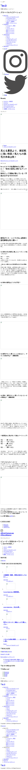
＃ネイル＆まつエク (8, 105)
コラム (5, 548)
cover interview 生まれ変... (11, 607)
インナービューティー (12, 45)
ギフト (8, 36)
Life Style (5, 579)
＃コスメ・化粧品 (8, 101)
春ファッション (10, 30)
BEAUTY (5, 15)
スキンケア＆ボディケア (12, 17)
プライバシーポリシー (12, 721)
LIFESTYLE (6, 34)
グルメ (8, 37)
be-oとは (8, 719)
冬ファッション (10, 33)
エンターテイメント (11, 40)
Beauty (5, 145)
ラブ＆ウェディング (11, 39)
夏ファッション (10, 31)
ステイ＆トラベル (11, 42)
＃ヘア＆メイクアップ (9, 107)
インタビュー (9, 581)
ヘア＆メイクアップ (11, 20)
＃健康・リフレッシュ (9, 108)
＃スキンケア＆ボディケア (10, 104)
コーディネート (10, 28)
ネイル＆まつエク (11, 18)
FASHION (5, 24)
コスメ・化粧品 (10, 21)
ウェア (8, 27)
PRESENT (6, 46)
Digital (5, 654)
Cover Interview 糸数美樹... (11, 592)
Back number (8, 657)
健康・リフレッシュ (11, 23)
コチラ (11, 516)
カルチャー (9, 43)
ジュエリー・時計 (11, 25)
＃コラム (5, 103)
